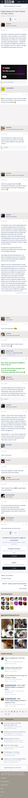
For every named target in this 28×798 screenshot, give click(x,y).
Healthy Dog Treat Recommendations (15, 732)
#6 (26, 324)
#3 (26, 134)
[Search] (26, 2)
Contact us (3, 778)
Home (2, 792)
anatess (4, 16)
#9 (26, 383)
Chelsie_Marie (8, 662)
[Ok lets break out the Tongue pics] (20, 633)
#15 (26, 524)
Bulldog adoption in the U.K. (12, 738)
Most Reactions (6, 594)
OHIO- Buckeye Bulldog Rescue (17, 704)
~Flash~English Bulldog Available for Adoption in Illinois (15, 687)
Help (2, 788)
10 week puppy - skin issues (12, 752)
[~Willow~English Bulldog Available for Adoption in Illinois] (20, 623)
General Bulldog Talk (17, 679)
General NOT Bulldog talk (10, 728)
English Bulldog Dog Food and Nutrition (13, 735)
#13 (26, 484)
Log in (14, 568)
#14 (26, 501)
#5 (26, 221)
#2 (26, 94)
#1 (26, 30)
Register (15, 556)
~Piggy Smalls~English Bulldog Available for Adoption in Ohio (15, 700)
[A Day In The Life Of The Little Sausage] (7, 644)
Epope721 (7, 669)
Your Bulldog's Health (15, 669)
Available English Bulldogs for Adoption (13, 742)
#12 (26, 466)
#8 (26, 359)
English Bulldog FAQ (18, 662)
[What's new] (23, 2)
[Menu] (2, 2)
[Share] (24, 30)
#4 (26, 180)
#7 (26, 340)
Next (15, 19)
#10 (26, 411)
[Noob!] (20, 644)
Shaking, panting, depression (13, 668)
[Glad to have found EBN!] (7, 628)
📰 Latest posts (8, 719)
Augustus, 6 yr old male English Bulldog (15, 759)
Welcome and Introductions (11, 762)
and (8, 82)
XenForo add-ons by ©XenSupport (16, 774)
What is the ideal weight (11, 745)
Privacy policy (4, 785)
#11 (26, 451)
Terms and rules (5, 781)
